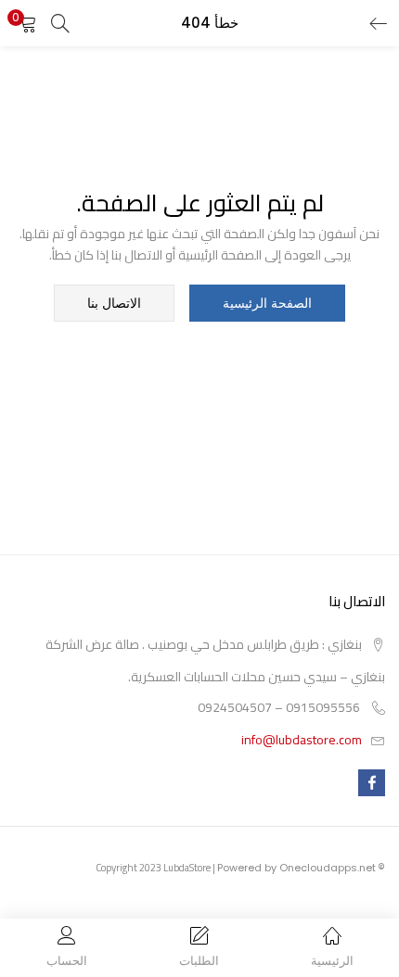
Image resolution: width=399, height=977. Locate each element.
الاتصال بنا (114, 303)
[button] (28, 23)
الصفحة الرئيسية (267, 303)
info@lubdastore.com (301, 740)
